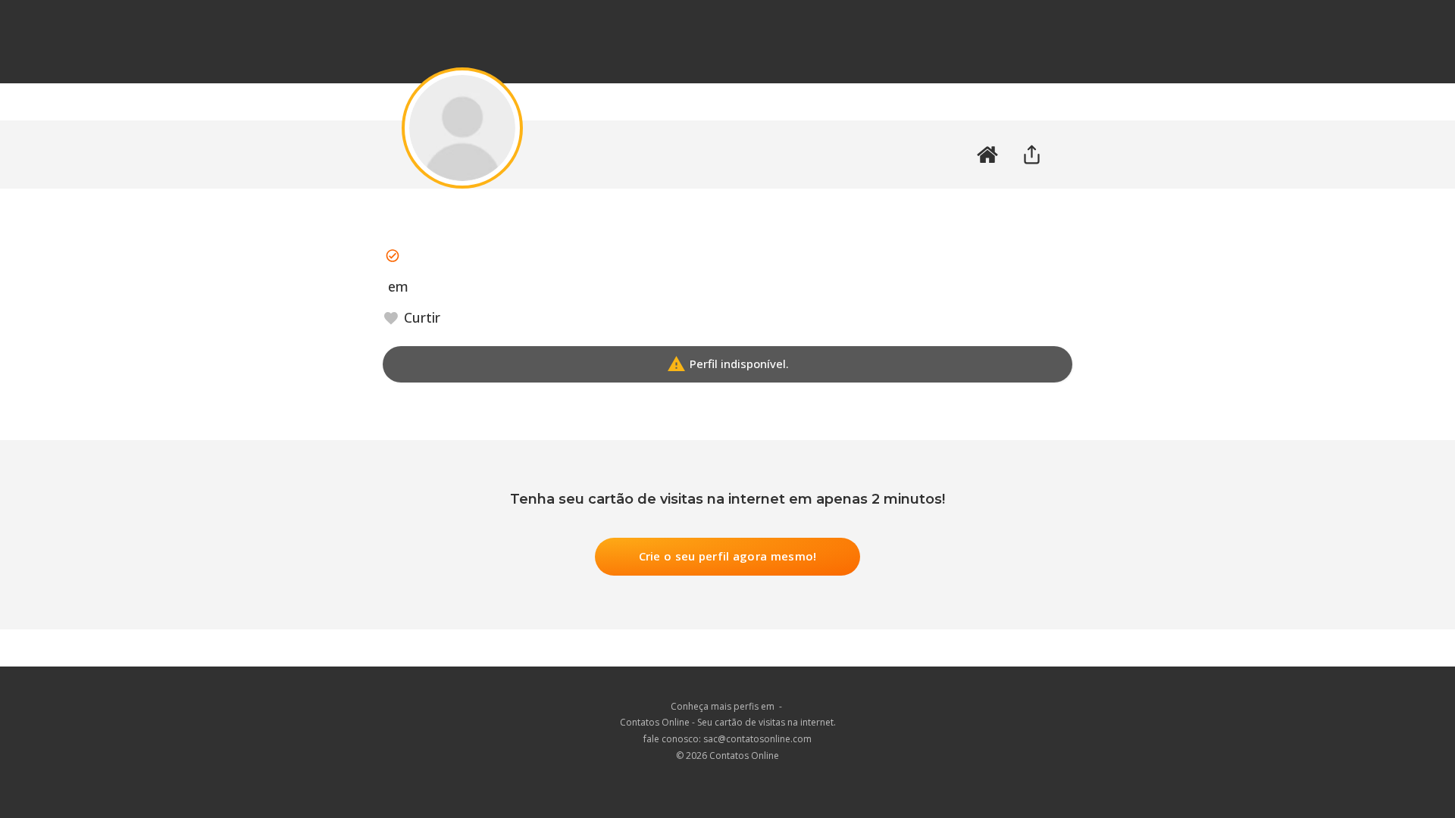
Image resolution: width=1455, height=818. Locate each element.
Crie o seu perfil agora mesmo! (728, 556)
